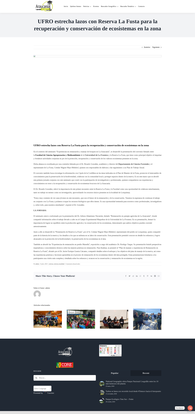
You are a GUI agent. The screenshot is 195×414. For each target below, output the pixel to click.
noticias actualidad (59, 264)
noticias (51, 264)
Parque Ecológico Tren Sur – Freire (119, 399)
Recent (146, 373)
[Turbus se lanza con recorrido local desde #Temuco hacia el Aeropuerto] (101, 392)
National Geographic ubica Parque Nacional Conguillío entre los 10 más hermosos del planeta (132, 382)
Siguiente (156, 47)
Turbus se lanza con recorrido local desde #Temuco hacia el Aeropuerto (133, 391)
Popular (115, 373)
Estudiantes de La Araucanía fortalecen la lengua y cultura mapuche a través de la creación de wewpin (48, 311)
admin (37, 264)
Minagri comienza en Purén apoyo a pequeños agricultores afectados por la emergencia (147, 312)
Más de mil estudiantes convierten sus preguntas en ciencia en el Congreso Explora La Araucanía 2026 (81, 311)
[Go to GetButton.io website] (190, 412)
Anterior (147, 47)
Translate (50, 393)
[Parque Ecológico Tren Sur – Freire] (101, 400)
